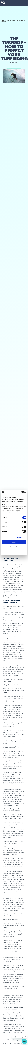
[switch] (24, 522)
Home (2, 20)
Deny (14, 551)
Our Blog (7, 20)
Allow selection (14, 547)
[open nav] (26, 3)
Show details (20, 537)
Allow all (14, 542)
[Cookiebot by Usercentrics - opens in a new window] (20, 492)
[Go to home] (3, 2)
